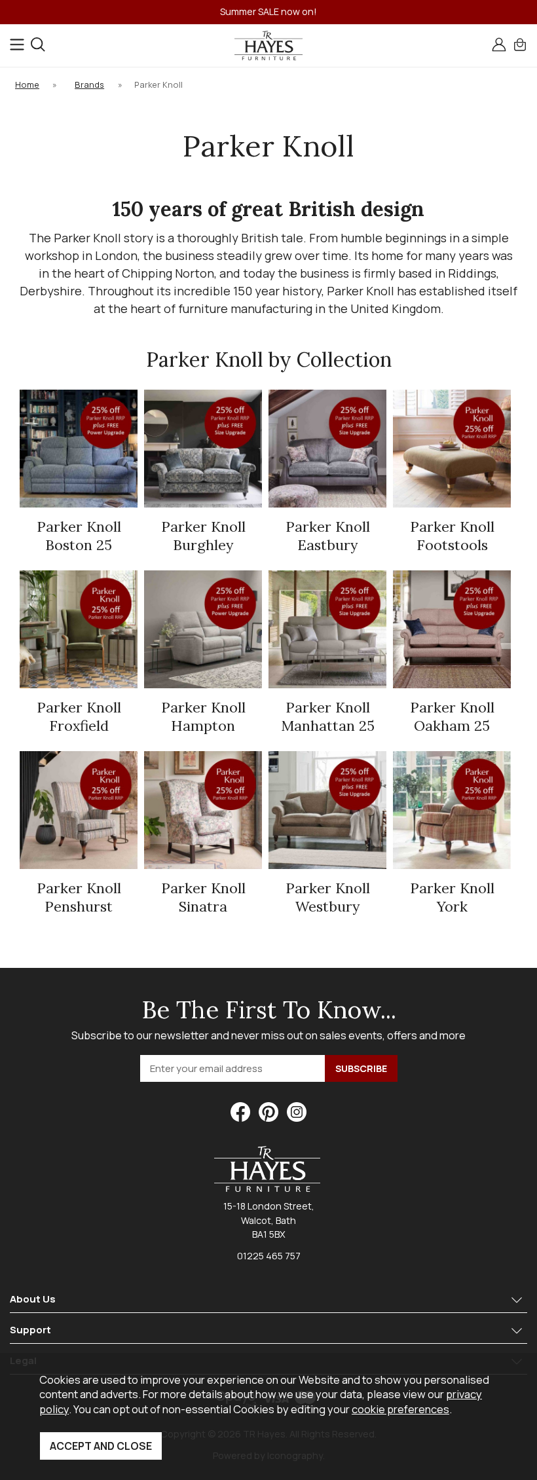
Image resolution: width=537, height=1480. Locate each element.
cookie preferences (400, 1408)
